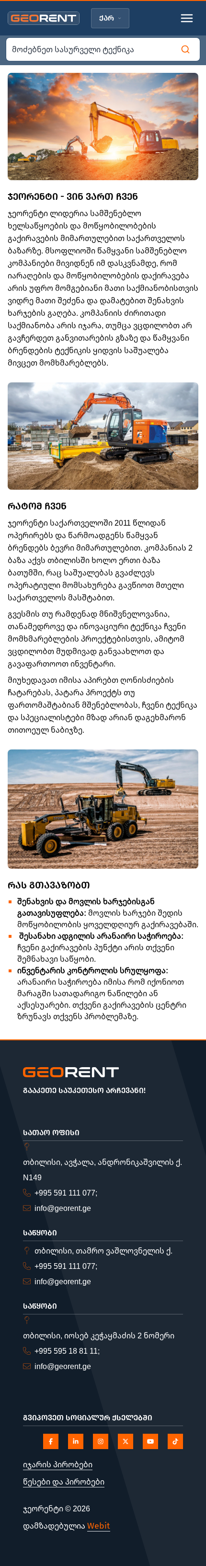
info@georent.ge (62, 1208)
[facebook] (50, 1441)
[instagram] (100, 1441)
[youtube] (150, 1441)
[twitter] (125, 1441)
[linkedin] (75, 1441)
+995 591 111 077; (65, 1192)
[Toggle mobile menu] (187, 18)
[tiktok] (175, 1441)
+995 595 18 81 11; (67, 1351)
